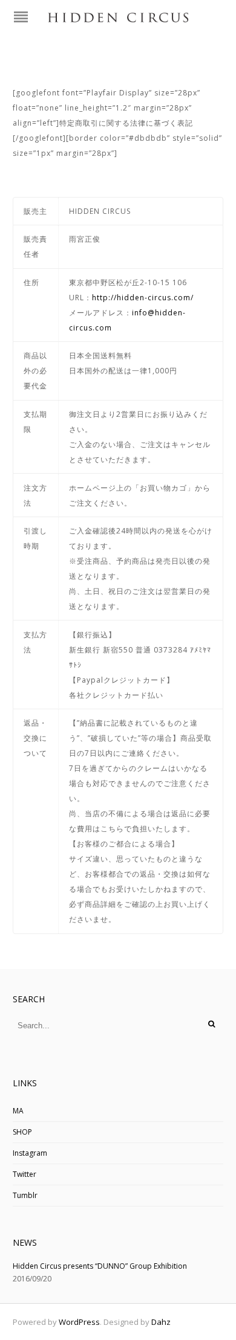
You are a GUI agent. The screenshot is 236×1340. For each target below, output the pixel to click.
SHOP (22, 1132)
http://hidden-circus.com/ (143, 297)
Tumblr (25, 1195)
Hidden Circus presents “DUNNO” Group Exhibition (100, 1266)
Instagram (30, 1153)
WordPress (79, 1321)
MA (18, 1111)
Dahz (161, 1321)
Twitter (24, 1174)
